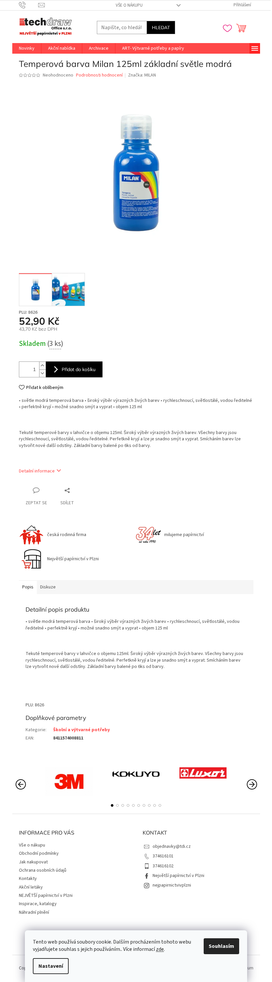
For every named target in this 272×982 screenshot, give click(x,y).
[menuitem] (26, 48)
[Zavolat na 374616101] (28, 5)
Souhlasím (221, 946)
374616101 (163, 856)
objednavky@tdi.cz (172, 846)
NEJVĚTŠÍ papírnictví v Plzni (46, 895)
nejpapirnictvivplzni (172, 885)
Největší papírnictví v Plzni (178, 875)
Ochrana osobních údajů (42, 870)
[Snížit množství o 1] (42, 373)
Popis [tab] (28, 587)
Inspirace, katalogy (38, 903)
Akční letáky (31, 887)
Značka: (142, 75)
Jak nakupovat (33, 862)
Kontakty (28, 878)
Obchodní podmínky (39, 853)
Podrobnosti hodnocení (99, 75)
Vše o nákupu (129, 5)
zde (160, 949)
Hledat (161, 27)
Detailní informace (37, 471)
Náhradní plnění (34, 912)
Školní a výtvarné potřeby (81, 730)
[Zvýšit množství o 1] (42, 365)
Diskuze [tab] (48, 587)
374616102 (163, 866)
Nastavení (50, 966)
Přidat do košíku (79, 369)
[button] (112, 805)
